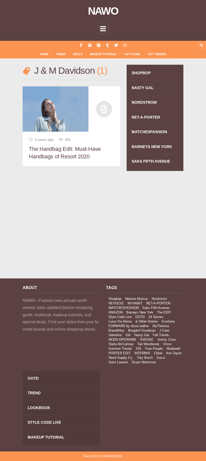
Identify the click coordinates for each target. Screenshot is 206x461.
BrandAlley (116, 330)
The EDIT (164, 312)
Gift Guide (132, 54)
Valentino (115, 335)
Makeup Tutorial (103, 54)
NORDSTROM (144, 102)
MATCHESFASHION (149, 132)
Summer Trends (120, 348)
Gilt (128, 335)
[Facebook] (81, 45)
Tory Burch (145, 357)
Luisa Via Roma (120, 321)
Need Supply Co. (121, 357)
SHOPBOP (141, 73)
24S (138, 348)
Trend (61, 54)
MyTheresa (160, 326)
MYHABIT (135, 303)
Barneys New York (139, 312)
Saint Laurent (118, 362)
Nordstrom (159, 298)
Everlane (168, 321)
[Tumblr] (107, 45)
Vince (167, 344)
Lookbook (39, 408)
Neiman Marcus (136, 298)
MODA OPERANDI (122, 339)
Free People (154, 348)
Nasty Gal (141, 335)
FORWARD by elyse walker (129, 326)
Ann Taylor (174, 353)
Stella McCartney (121, 344)
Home (44, 54)
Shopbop (115, 298)
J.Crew (164, 330)
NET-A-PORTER (146, 117)
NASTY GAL (142, 88)
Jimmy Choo (166, 339)
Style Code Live (120, 316)
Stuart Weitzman (144, 362)
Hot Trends (157, 54)
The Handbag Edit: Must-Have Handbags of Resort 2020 (65, 153)
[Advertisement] (61, 229)
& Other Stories (146, 321)
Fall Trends (161, 335)
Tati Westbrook (148, 344)
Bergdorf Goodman (142, 330)
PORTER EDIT (120, 353)
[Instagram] (89, 45)
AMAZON (116, 312)
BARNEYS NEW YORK (152, 147)
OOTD (140, 316)
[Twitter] (116, 45)
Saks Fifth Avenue (155, 307)
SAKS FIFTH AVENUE (151, 161)
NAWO (103, 11)
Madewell (173, 348)
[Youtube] (125, 45)
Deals (77, 54)
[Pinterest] (98, 45)
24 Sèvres (155, 316)
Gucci (161, 357)
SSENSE (146, 339)
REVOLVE (116, 303)
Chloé (158, 353)
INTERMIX (142, 353)
